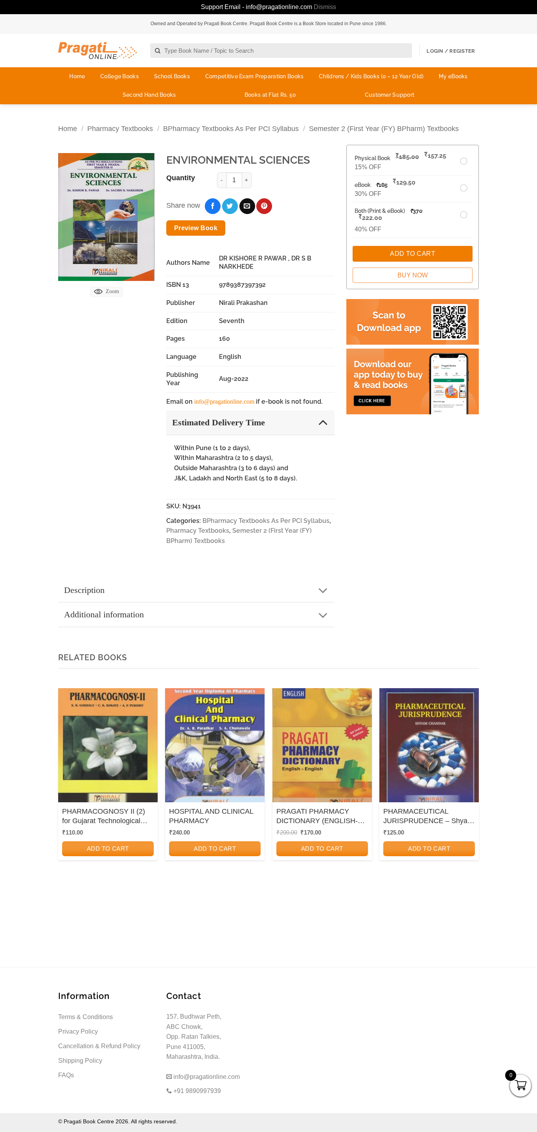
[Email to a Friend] (247, 206)
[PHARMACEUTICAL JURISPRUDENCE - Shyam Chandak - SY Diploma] (429, 747)
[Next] (470, 794)
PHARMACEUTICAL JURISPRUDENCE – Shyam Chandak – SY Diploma (428, 816)
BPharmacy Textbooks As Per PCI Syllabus (231, 128)
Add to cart (108, 848)
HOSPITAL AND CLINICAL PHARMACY (211, 815)
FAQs (66, 1075)
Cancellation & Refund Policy (99, 1046)
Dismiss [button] (325, 7)
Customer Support (389, 95)
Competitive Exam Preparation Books (254, 76)
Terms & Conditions (85, 1017)
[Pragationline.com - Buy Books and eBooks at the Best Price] (97, 50)
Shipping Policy (80, 1060)
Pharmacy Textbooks (120, 128)
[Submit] (158, 51)
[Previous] (66, 794)
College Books (119, 76)
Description (84, 590)
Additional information (104, 614)
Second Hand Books (149, 95)
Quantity (180, 178)
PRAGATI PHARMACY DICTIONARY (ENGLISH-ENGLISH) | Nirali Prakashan (322, 816)
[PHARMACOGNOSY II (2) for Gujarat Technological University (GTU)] (108, 747)
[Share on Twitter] (230, 206)
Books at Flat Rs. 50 (270, 95)
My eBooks (453, 76)
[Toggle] (323, 422)
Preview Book (196, 228)
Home (77, 76)
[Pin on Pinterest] (264, 206)
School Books (172, 76)
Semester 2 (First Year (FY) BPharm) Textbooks (384, 128)
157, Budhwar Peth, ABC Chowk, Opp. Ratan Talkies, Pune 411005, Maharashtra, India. (193, 1036)
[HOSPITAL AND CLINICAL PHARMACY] (215, 747)
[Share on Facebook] (213, 206)
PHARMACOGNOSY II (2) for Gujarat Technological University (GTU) (103, 816)
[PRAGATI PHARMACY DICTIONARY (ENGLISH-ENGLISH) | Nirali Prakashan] (322, 747)
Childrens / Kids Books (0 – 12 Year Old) (371, 76)
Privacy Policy (78, 1031)
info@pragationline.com (224, 401)
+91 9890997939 (196, 1091)
